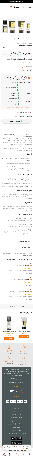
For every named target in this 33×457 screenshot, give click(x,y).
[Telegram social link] (10, 306)
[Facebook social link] (19, 306)
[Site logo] (15, 7)
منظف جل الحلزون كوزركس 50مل (23, 331)
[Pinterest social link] (14, 306)
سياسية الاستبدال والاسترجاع (16, 424)
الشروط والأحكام (16, 414)
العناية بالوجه (19, 43)
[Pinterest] (7, 401)
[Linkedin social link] (12, 306)
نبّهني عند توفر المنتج (15, 121)
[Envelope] (18, 401)
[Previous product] (6, 48)
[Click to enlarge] (28, 37)
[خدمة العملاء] (9, 357)
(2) (5, 333)
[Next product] (2, 48)
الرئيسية (30, 43)
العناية (24, 43)
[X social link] (17, 306)
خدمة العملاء (9, 361)
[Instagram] (14, 401)
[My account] (6, 7)
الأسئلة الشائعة (16, 430)
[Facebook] (25, 401)
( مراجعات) (21, 63)
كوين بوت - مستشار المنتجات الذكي (16, 433)
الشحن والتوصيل (16, 420)
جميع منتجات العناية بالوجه (25, 45)
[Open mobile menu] (30, 7)
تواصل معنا (16, 427)
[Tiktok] (11, 401)
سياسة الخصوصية (16, 417)
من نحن (16, 411)
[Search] (24, 7)
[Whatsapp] (21, 401)
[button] (24, 336)
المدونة (16, 408)
